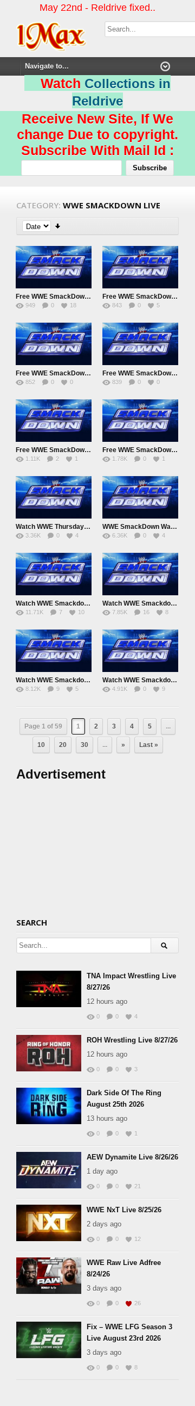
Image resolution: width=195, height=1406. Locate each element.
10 (41, 745)
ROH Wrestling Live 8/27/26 (132, 1040)
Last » (148, 745)
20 (63, 745)
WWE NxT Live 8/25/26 (124, 1210)
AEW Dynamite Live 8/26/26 (132, 1157)
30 (84, 745)
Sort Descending (58, 226)
